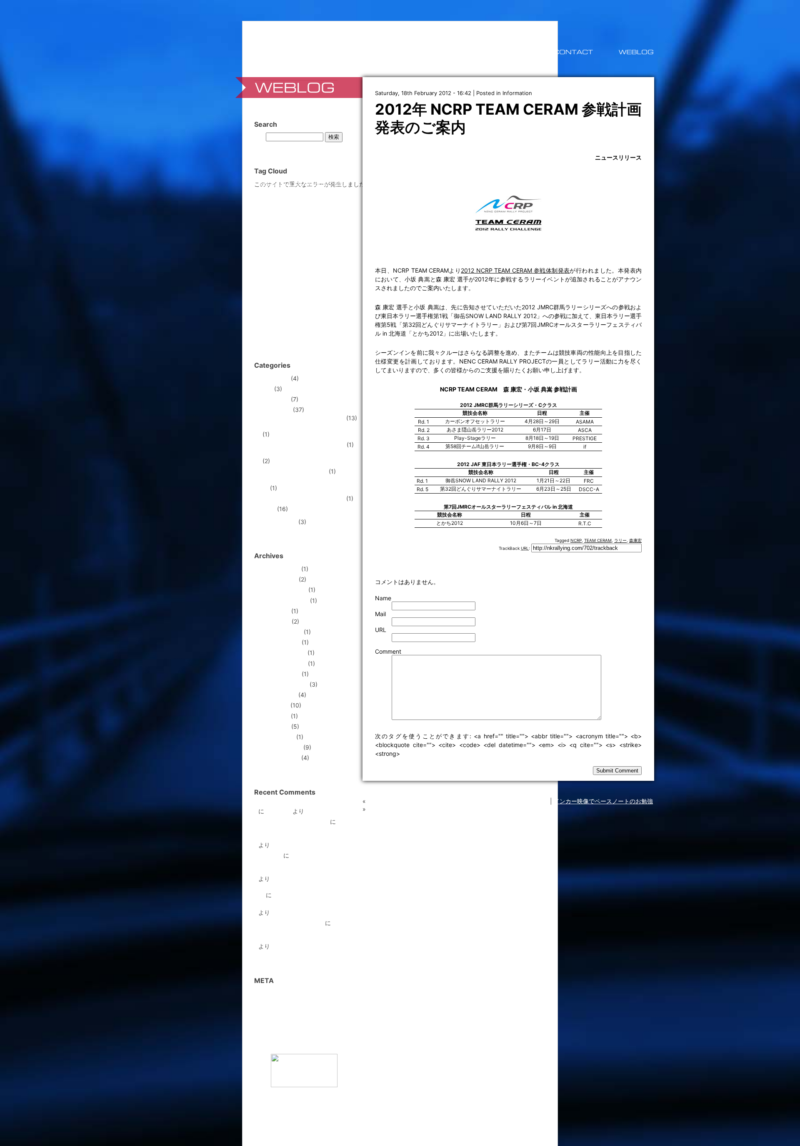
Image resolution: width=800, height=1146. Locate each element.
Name (383, 598)
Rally (268, 508)
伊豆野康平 (283, 307)
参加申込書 (269, 320)
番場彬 (289, 331)
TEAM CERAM (598, 540)
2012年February (280, 747)
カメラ (284, 240)
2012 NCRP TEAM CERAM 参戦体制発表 (515, 270)
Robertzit (278, 811)
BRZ (277, 183)
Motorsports (274, 409)
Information (517, 93)
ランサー (283, 294)
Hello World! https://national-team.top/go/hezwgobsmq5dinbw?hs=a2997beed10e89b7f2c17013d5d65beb (319, 931)
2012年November (282, 663)
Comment (388, 651)
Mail (380, 613)
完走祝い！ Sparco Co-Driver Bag (303, 805)
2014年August (277, 579)
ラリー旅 (270, 855)
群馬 (308, 330)
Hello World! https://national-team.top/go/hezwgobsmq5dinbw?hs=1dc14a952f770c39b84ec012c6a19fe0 (317, 864)
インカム (303, 229)
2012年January (279, 757)
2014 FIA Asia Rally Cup (294, 471)
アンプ (281, 229)
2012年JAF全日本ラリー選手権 (303, 417)
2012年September (283, 684)
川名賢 (297, 318)
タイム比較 (298, 263)
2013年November (282, 589)
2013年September (283, 600)
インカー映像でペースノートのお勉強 (603, 801)
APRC (264, 183)
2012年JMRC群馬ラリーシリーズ (306, 428)
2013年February (280, 631)
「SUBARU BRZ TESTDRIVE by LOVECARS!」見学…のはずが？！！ (458, 801)
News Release (277, 521)
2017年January (279, 568)
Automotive (273, 378)
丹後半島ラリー (338, 294)
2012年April (274, 726)
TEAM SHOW (284, 219)
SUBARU (306, 200)
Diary (265, 388)
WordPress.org (278, 1024)
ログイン (270, 993)
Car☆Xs (293, 183)
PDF (323, 192)
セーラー (276, 263)
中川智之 (308, 294)
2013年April (274, 621)
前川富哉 (313, 306)
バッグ (318, 263)
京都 (264, 306)
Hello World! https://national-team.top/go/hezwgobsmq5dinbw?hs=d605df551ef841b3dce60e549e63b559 (319, 830)
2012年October (279, 673)
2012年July (273, 705)
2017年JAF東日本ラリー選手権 (303, 498)
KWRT (288, 192)
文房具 (320, 320)
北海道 (341, 307)
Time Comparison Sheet (290, 922)
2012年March (276, 736)
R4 (333, 192)
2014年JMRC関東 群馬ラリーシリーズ (310, 485)
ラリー (620, 540)
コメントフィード (281, 1014)
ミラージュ (299, 276)
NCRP (576, 540)
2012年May (273, 716)
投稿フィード (275, 1004)
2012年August (277, 694)
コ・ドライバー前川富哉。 (293, 821)
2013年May (274, 610)
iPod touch (269, 192)
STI (283, 201)
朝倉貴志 (338, 320)
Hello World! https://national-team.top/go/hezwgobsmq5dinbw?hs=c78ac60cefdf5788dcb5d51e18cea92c (318, 900)
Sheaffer (267, 201)
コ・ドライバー (290, 251)
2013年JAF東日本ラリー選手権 (303, 444)
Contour (316, 183)
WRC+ (318, 220)
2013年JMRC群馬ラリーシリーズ (306, 455)
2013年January (279, 642)
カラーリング (316, 240)
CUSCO (338, 183)
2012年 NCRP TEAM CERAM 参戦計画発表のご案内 (508, 118)
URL (380, 629)
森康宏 (635, 540)
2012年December (282, 652)
